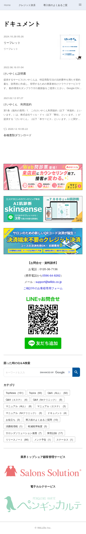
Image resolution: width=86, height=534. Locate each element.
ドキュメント (57, 413)
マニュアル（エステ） (51, 406)
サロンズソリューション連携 (24, 433)
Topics (35, 392)
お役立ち (13, 419)
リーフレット (12, 43)
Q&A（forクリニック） (47, 399)
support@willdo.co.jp (49, 282)
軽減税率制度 (37, 426)
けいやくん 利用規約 (18, 104)
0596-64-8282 (51, 275)
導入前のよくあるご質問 (55, 5)
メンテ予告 (42, 439)
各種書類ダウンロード (18, 135)
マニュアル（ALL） (19, 406)
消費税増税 (14, 426)
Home (7, 5)
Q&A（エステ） (16, 399)
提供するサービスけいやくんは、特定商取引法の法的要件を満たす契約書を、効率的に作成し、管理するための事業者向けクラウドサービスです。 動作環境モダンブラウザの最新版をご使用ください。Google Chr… (43, 84)
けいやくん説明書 (15, 74)
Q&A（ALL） (58, 392)
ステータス (64, 439)
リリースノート (17, 439)
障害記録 (55, 433)
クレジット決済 (27, 5)
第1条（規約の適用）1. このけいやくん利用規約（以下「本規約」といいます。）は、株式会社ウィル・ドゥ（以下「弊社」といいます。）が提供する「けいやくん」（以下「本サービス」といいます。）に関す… (42, 114)
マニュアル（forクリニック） (24, 413)
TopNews (14, 392)
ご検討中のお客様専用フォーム (43, 288)
